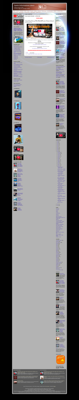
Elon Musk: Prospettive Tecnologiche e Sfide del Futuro (19, 209)
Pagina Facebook (21, 12)
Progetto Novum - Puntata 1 (61, 180)
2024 (57, 143)
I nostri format (58, 213)
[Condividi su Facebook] (32, 52)
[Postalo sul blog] (31, 52)
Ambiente (57, 241)
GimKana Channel (58, 267)
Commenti (58, 23)
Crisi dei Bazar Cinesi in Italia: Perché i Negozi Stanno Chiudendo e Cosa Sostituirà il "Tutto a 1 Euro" (18, 165)
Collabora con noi (38, 12)
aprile (58, 162)
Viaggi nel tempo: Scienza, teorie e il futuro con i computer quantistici (62, 106)
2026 (57, 141)
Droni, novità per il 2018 (61, 177)
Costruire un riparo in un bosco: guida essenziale (18, 75)
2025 (57, 142)
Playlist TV (57, 214)
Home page (39, 57)
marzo (59, 163)
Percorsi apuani (60, 195)
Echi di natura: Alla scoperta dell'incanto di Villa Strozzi (17, 53)
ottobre (59, 154)
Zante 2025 (15, 59)
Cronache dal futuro (27, 12)
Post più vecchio (50, 57)
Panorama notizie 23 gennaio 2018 (60, 174)
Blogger (54, 386)
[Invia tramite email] (30, 52)
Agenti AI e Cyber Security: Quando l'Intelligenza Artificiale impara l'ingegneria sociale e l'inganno (60, 116)
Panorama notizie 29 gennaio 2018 (60, 167)
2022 (57, 146)
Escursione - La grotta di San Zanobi (62, 124)
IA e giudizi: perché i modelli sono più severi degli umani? (62, 51)
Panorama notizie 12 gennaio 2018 (60, 188)
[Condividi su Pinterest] (33, 52)
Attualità (57, 243)
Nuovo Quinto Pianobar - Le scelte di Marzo (61, 186)
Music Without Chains (59, 225)
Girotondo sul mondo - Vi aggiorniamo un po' (61, 190)
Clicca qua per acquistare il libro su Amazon (39, 44)
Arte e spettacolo (58, 242)
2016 (57, 205)
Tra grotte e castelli (16, 45)
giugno (59, 159)
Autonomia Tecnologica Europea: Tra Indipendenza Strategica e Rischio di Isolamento (18, 185)
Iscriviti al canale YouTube (59, 226)
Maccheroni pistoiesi (20, 380)
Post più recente (28, 57)
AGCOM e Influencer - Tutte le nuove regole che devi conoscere (60, 72)
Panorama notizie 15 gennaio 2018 (60, 184)
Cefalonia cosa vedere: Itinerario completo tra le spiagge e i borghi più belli (18, 29)
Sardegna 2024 (16, 57)
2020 (57, 148)
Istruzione (57, 265)
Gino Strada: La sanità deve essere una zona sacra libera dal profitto (62, 290)
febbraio (59, 164)
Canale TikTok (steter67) (59, 228)
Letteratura (57, 264)
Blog (56, 250)
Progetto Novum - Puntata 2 (61, 170)
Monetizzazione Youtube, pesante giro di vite (61, 179)
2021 (57, 147)
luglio (58, 158)
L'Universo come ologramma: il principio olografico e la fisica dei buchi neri (62, 43)
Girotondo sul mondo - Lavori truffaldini (61, 172)
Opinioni (57, 251)
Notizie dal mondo (15, 12)
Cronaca (57, 253)
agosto (59, 157)
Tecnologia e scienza (59, 240)
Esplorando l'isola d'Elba (17, 50)
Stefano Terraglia (33, 12)
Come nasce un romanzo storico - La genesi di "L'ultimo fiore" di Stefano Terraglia (60, 75)
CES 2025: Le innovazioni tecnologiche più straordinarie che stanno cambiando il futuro (18, 204)
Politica (57, 244)
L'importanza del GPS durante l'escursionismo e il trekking (18, 71)
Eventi (57, 266)
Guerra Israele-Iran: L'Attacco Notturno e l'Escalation (20, 189)
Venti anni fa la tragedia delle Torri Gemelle (62, 57)
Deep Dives (57, 256)
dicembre (59, 152)
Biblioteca (57, 219)
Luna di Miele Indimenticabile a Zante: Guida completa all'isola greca (19, 180)
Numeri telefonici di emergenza (18, 76)
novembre (59, 153)
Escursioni (57, 215)
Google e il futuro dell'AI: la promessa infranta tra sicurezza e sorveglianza (20, 175)
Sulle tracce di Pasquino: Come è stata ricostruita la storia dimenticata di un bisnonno (20, 170)
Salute (57, 245)
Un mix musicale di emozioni (17, 84)
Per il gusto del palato (59, 220)
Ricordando (57, 252)
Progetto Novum (58, 263)
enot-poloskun (47, 386)
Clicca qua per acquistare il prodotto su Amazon (39, 48)
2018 (57, 151)
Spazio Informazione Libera (24, 5)
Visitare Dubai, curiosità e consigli (62, 274)
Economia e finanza (58, 262)
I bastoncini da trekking (17, 66)
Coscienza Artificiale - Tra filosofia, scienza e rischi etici (60, 69)
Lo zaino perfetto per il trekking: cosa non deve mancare (18, 65)
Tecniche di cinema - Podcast (60, 221)
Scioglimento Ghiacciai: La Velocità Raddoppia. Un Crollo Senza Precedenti (20, 199)
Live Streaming (58, 254)
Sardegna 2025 (16, 58)
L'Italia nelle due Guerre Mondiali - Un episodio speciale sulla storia (60, 67)
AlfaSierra (57, 255)
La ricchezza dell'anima (61, 337)
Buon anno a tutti (60, 202)
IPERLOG (57, 268)
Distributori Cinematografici (59, 224)
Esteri (56, 257)
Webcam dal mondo (58, 216)
